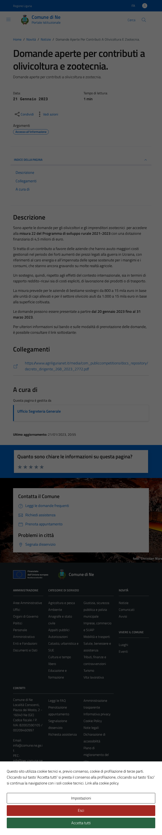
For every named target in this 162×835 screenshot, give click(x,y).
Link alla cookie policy (102, 783)
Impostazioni (81, 798)
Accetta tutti (81, 823)
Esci (81, 810)
